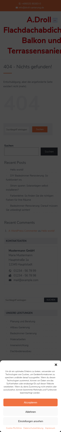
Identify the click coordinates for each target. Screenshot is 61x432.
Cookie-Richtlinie (14, 428)
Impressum (50, 428)
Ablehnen (30, 411)
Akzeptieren (30, 402)
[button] (56, 364)
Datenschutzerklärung (33, 428)
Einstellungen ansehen (30, 421)
